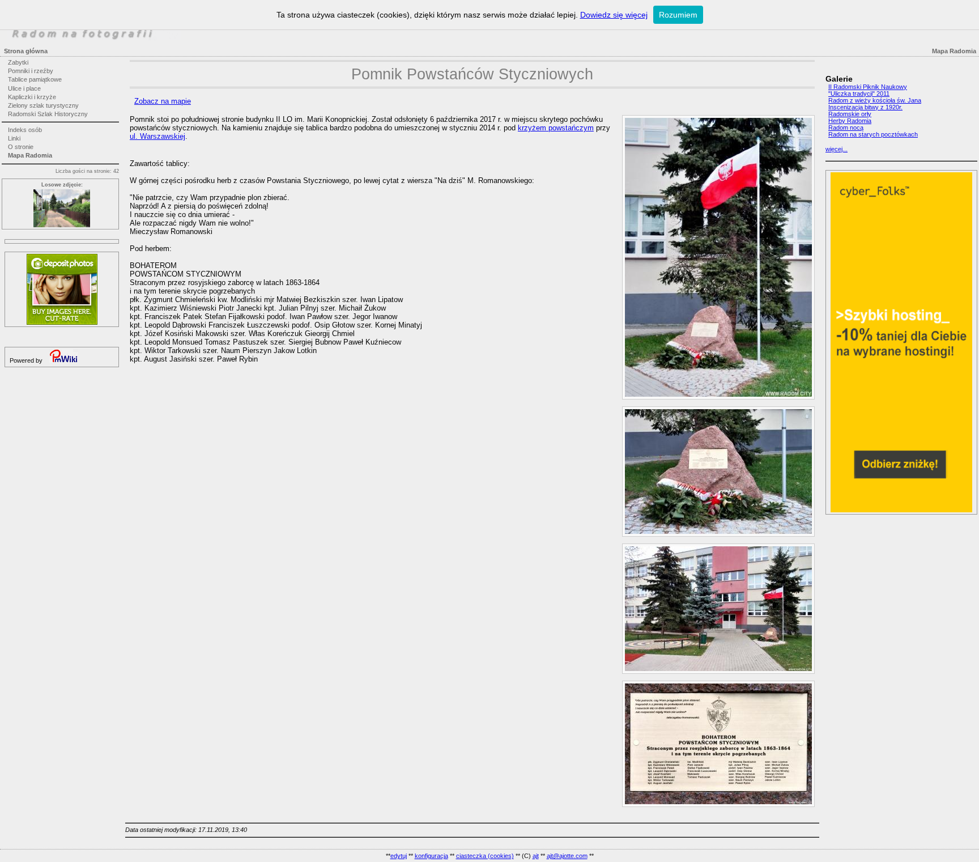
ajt (536, 855)
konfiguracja (431, 855)
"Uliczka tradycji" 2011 (858, 93)
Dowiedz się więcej (614, 14)
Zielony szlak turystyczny (43, 105)
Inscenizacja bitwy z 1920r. (865, 107)
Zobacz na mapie (162, 101)
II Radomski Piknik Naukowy (867, 86)
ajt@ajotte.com (567, 855)
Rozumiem (678, 14)
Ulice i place (24, 88)
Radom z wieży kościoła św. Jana (874, 100)
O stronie (20, 146)
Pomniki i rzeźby (30, 70)
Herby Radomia (849, 120)
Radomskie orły (849, 114)
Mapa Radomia (30, 155)
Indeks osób (25, 129)
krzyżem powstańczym (556, 128)
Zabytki (18, 62)
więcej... (836, 149)
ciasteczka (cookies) (485, 855)
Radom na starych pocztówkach (873, 134)
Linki (14, 138)
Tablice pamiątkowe (35, 79)
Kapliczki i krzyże (32, 97)
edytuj (398, 855)
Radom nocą (845, 127)
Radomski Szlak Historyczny (48, 114)
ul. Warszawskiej (157, 136)
